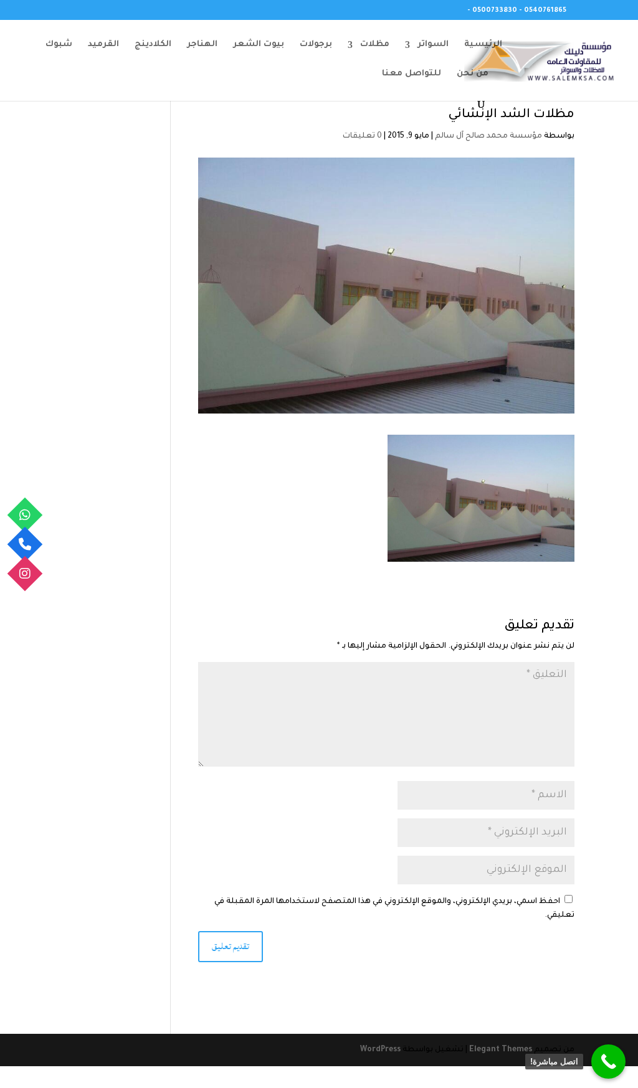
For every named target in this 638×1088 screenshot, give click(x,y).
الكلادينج (153, 44)
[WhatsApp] (25, 514)
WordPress (380, 1050)
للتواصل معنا (411, 74)
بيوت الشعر (258, 44)
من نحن (472, 74)
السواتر (433, 44)
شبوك (58, 44)
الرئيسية (483, 44)
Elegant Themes (500, 1050)
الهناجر (202, 44)
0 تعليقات (362, 136)
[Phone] (25, 544)
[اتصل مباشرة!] (608, 1061)
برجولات (316, 44)
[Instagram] (25, 573)
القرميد (103, 44)
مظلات (374, 44)
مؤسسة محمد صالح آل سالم (488, 136)
